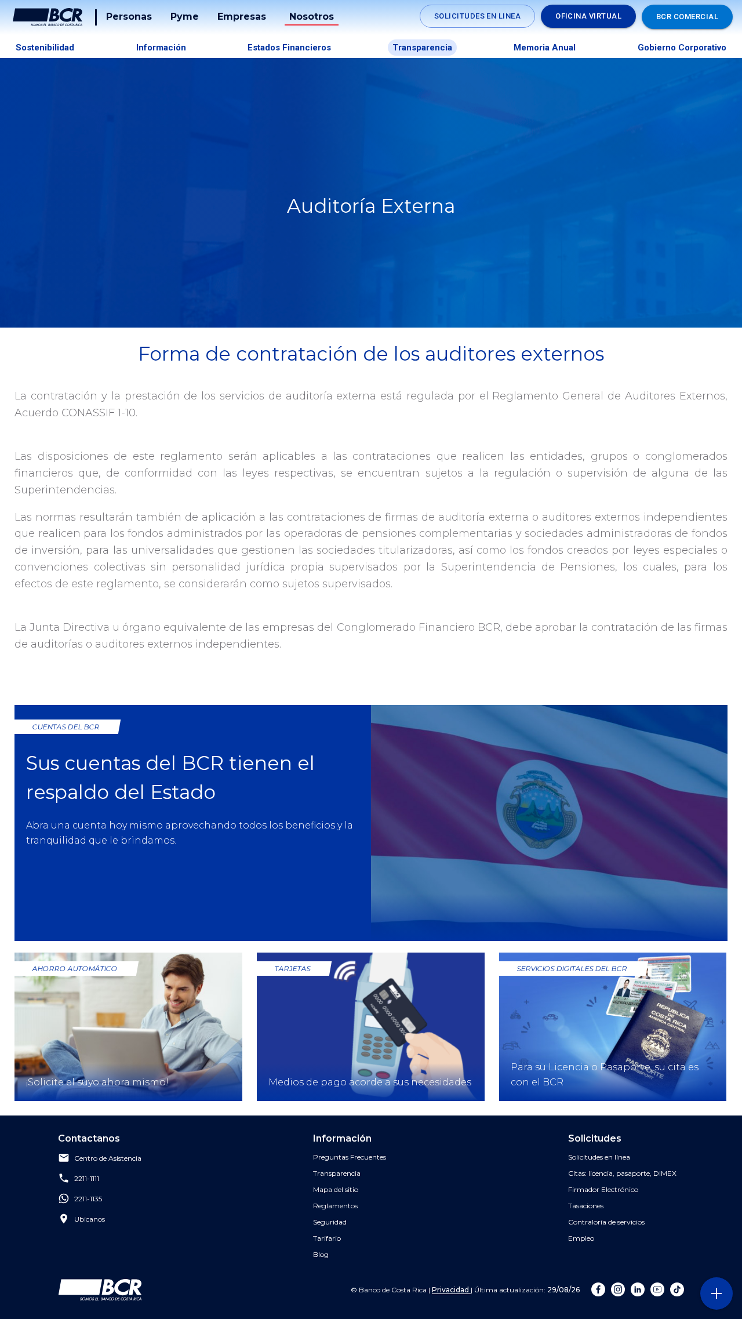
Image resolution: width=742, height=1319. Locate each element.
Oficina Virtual (588, 16)
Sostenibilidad (45, 47)
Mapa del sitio (335, 1189)
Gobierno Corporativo (682, 47)
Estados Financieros (289, 47)
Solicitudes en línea (599, 1157)
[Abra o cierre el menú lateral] (716, 1293)
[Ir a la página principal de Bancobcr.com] (47, 17)
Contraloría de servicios (606, 1222)
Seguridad (330, 1222)
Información (161, 47)
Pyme (184, 16)
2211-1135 (88, 1199)
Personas (129, 16)
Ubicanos (89, 1219)
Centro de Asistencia (107, 1159)
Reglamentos (335, 1205)
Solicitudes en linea (477, 16)
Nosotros (311, 16)
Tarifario (327, 1238)
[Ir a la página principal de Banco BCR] (100, 1289)
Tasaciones (585, 1205)
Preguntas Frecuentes (349, 1157)
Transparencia (422, 47)
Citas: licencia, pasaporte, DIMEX (622, 1173)
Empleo (581, 1238)
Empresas (241, 16)
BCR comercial (687, 16)
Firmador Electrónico (603, 1189)
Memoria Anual (545, 47)
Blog (321, 1254)
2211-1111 (86, 1179)
